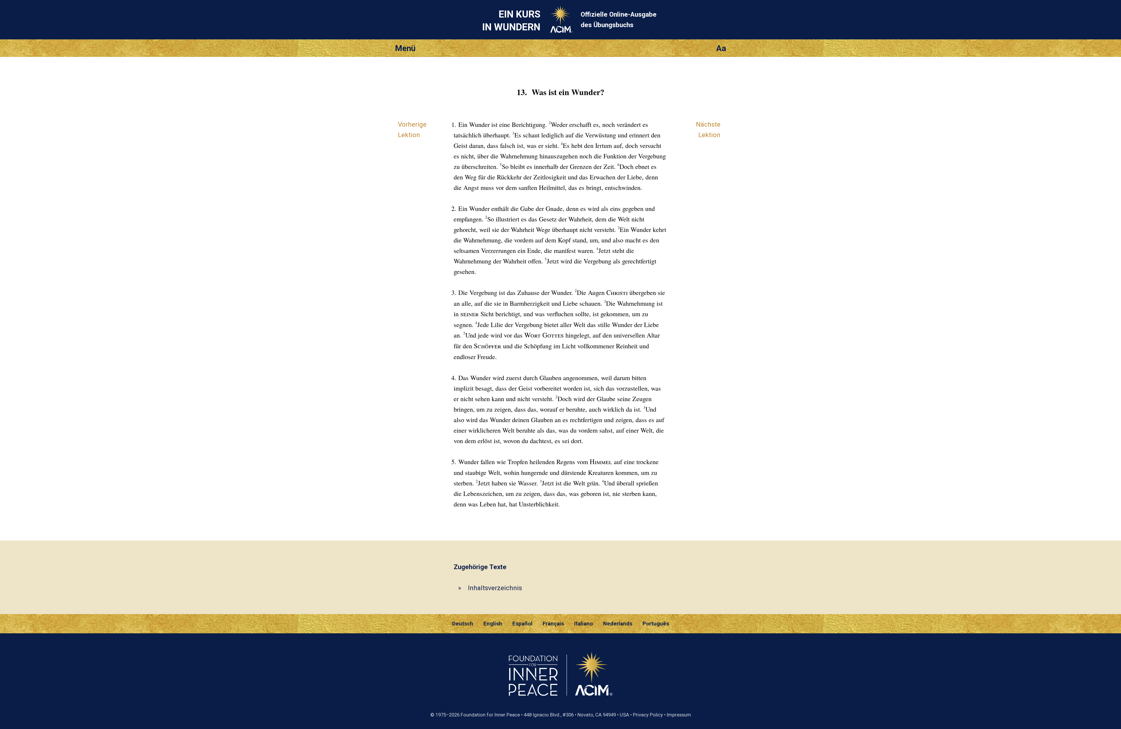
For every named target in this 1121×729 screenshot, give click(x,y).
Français (553, 623)
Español (522, 623)
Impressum (679, 715)
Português (656, 623)
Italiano (583, 623)
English (492, 623)
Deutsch (462, 623)
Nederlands (617, 623)
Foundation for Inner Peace (490, 715)
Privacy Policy (648, 715)
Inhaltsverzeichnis (495, 588)
